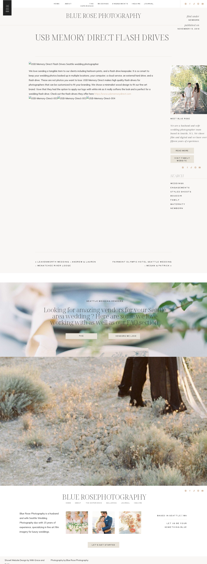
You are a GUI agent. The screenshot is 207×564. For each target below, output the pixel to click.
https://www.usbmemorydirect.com (112, 93)
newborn (194, 20)
